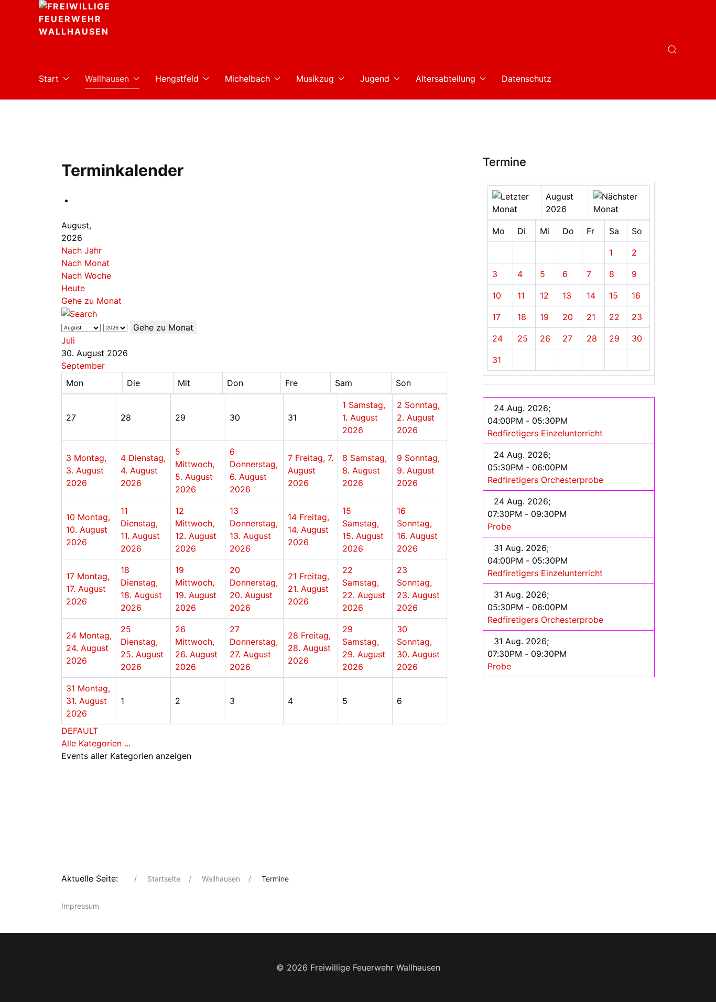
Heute (73, 288)
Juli (68, 340)
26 (545, 338)
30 (637, 338)
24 (497, 338)
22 (614, 317)
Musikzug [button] (315, 78)
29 (614, 338)
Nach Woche (86, 275)
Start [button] (49, 78)
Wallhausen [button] (107, 78)
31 (496, 360)
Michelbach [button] (247, 78)
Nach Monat (85, 263)
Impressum (80, 905)
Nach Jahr (81, 250)
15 (613, 295)
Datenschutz (526, 78)
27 (567, 338)
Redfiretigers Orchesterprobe (545, 480)
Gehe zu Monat (91, 300)
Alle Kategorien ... (96, 743)
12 (544, 295)
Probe (499, 526)
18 (521, 317)
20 (567, 317)
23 (637, 317)
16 (636, 295)
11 (521, 295)
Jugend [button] (374, 78)
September (83, 365)
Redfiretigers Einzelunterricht (545, 433)
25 (522, 338)
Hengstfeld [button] (177, 78)
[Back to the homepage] (104, 21)
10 (496, 295)
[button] (672, 49)
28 (592, 338)
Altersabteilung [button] (445, 78)
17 (496, 317)
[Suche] (79, 313)
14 (591, 295)
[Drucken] (77, 200)
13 (566, 295)
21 (591, 317)
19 (544, 317)
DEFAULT (79, 730)
